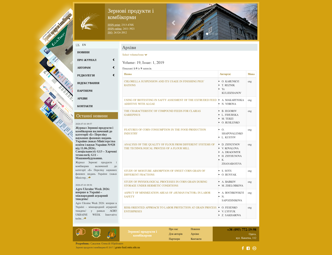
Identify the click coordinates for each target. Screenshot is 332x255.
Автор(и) (225, 74)
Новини (83, 52)
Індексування (88, 83)
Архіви (82, 98)
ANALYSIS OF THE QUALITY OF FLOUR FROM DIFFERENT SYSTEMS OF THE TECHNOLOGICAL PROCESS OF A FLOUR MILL (169, 146)
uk (78, 45)
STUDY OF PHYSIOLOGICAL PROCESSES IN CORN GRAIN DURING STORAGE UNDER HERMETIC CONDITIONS (165, 183)
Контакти (85, 106)
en (84, 45)
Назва (128, 74)
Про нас (173, 229)
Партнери (84, 91)
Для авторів (176, 234)
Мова (251, 74)
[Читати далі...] (89, 177)
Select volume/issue (133, 54)
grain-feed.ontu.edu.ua (127, 247)
